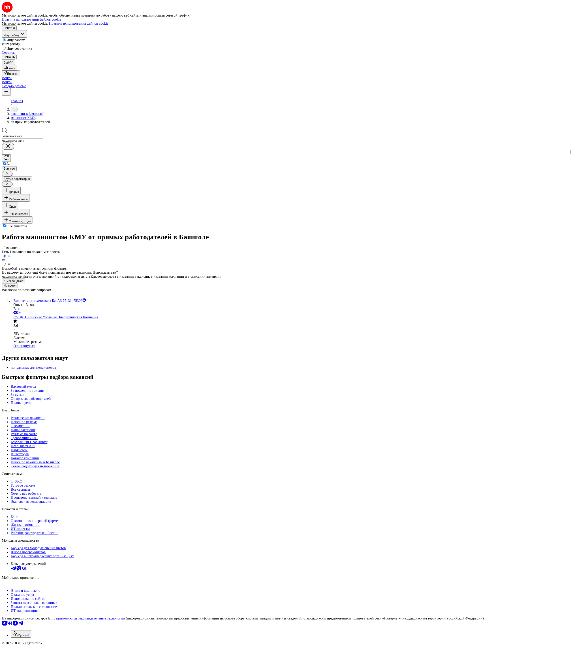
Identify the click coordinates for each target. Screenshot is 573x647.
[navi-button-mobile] (6, 92)
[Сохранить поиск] (6, 158)
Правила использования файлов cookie (78, 23)
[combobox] (22, 136)
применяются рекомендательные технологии (90, 618)
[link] (9, 67)
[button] (7, 78)
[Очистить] (8, 146)
